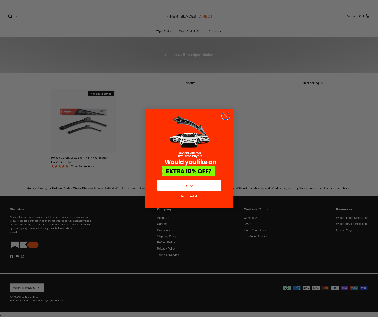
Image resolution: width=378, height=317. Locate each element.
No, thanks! (189, 196)
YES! (189, 185)
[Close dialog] (226, 116)
